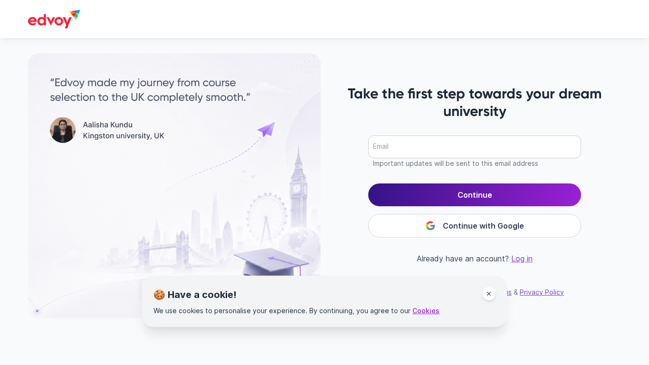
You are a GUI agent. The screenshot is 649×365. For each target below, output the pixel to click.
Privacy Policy (542, 292)
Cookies (425, 311)
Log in (522, 258)
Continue (475, 195)
